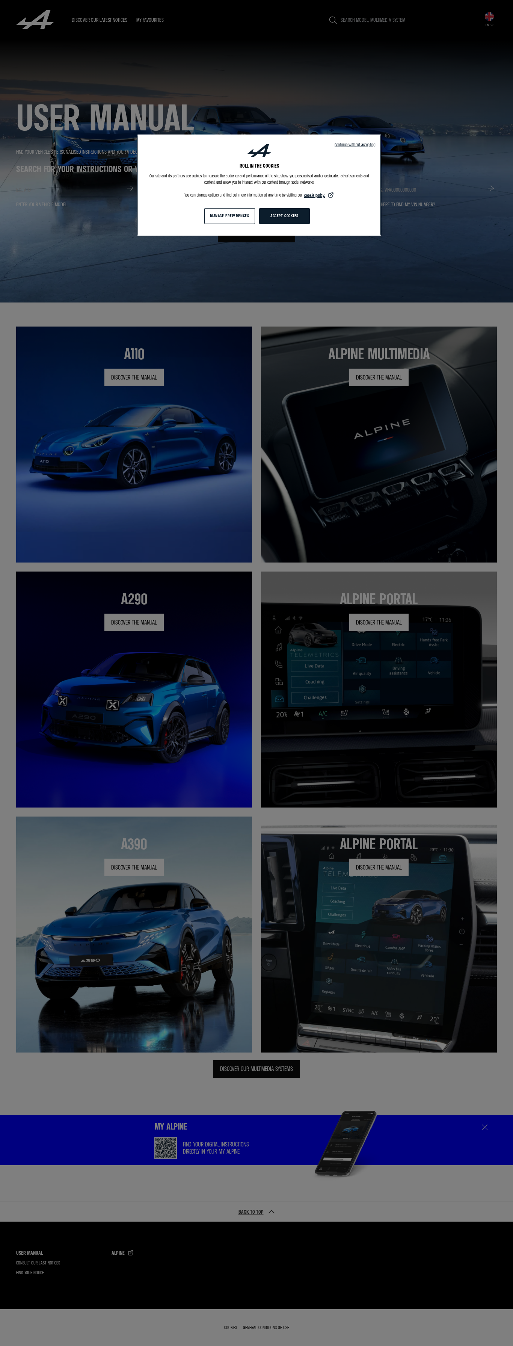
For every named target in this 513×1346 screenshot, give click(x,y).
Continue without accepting (355, 144)
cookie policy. (314, 195)
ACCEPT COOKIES (284, 215)
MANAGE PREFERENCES (229, 215)
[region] (259, 185)
